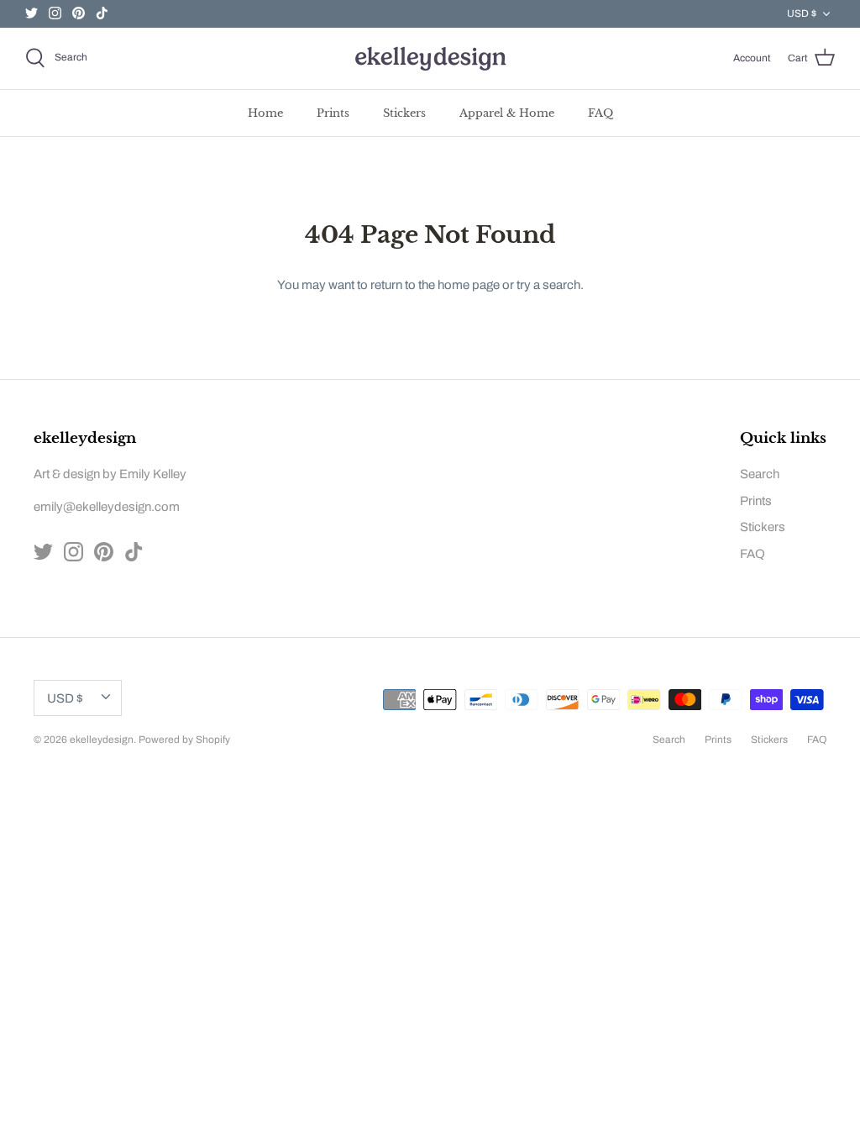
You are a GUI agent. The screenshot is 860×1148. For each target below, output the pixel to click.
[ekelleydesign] (430, 58)
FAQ (600, 113)
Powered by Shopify (184, 739)
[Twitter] (31, 13)
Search (759, 474)
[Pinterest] (78, 13)
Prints (333, 113)
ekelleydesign (102, 739)
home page (469, 285)
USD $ (801, 13)
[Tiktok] (102, 13)
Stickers (404, 113)
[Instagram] (55, 13)
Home (265, 113)
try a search (548, 285)
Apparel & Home (506, 113)
